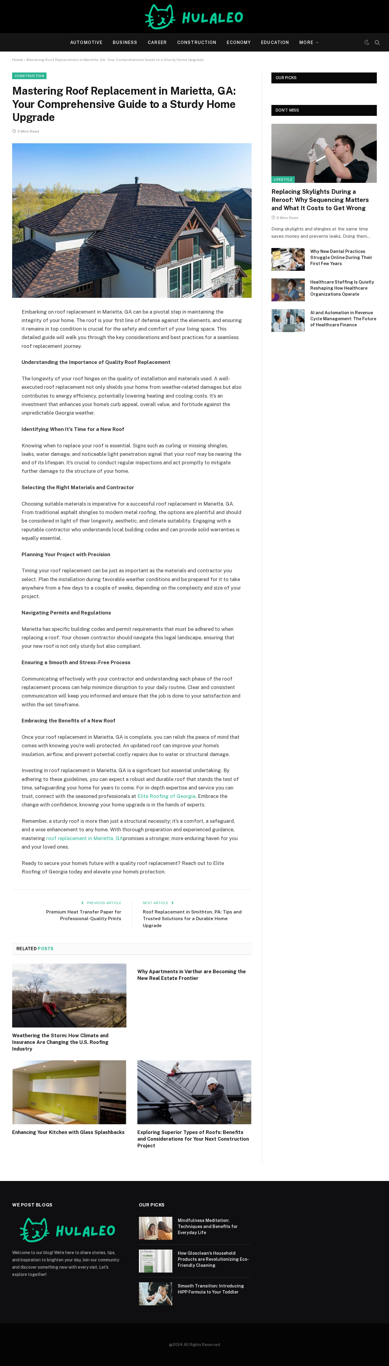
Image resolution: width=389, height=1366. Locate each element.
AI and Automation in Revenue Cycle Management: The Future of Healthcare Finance (343, 318)
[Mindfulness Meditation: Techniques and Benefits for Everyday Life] (155, 1228)
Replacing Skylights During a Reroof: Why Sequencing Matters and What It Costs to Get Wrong (320, 200)
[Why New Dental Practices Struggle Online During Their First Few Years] (288, 259)
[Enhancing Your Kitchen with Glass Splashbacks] (69, 1092)
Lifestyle (283, 179)
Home (17, 60)
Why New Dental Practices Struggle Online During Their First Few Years (341, 257)
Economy (239, 42)
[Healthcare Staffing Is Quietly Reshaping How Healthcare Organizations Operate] (288, 289)
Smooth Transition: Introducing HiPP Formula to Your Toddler (211, 1289)
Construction (196, 42)
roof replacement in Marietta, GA (84, 838)
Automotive (86, 42)
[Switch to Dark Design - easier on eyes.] (367, 42)
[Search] (377, 42)
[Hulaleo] (194, 16)
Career (157, 42)
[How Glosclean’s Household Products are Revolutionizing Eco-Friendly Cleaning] (155, 1261)
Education (275, 42)
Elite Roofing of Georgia (166, 796)
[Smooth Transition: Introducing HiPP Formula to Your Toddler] (155, 1293)
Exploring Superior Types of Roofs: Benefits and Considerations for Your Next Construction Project (193, 1139)
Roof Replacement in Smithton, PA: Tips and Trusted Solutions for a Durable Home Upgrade (192, 918)
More (306, 42)
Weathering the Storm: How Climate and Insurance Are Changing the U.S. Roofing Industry (60, 1042)
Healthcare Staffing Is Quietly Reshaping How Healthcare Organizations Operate (342, 288)
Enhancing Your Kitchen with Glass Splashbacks (68, 1132)
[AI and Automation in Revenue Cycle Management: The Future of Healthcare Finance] (288, 320)
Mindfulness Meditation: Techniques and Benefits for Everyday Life (208, 1226)
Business (125, 42)
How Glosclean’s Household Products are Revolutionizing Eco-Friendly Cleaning (213, 1259)
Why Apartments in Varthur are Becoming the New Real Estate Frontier (191, 975)
